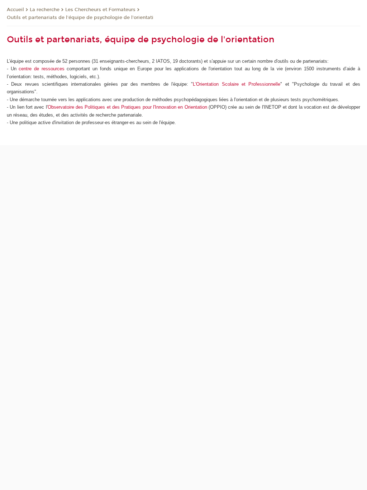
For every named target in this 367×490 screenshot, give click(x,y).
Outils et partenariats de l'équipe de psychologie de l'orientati (80, 17)
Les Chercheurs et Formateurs (100, 10)
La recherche (44, 10)
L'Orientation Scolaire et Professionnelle (236, 84)
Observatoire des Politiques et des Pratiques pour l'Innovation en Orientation (127, 107)
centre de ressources (41, 68)
